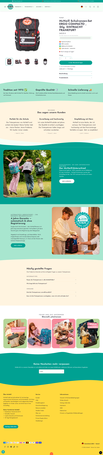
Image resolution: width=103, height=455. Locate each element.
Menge (61, 55)
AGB (61, 408)
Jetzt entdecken (66, 181)
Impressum (63, 405)
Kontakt (38, 398)
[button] (5, 6)
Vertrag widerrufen (65, 403)
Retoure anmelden (41, 408)
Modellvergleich (40, 403)
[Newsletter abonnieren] (62, 371)
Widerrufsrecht (64, 400)
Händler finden (40, 410)
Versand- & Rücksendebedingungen (69, 398)
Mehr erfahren (18, 245)
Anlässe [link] (38, 6)
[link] (82, 6)
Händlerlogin (39, 421)
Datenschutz (63, 410)
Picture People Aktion (42, 418)
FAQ (37, 400)
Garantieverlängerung (42, 405)
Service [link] (47, 6)
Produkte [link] (18, 6)
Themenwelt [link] (29, 6)
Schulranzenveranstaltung (42, 416)
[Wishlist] (86, 7)
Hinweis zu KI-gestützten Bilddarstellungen (71, 413)
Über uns (38, 413)
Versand (65, 35)
